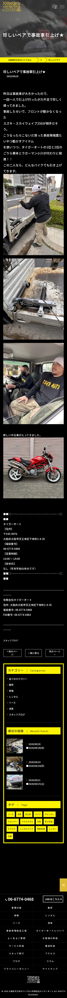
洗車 (11, 708)
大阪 (39, 821)
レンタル (13, 696)
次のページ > (54, 653)
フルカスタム (27, 821)
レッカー (53, 829)
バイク (38, 814)
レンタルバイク (26, 829)
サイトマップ (50, 968)
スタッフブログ (10, 640)
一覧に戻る (33, 653)
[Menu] (62, 6)
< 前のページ (12, 653)
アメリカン (49, 814)
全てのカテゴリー (18, 678)
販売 (11, 684)
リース (12, 702)
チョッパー (13, 821)
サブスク (12, 829)
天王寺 (28, 814)
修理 (11, 690)
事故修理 (41, 829)
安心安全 (49, 821)
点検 (10, 836)
